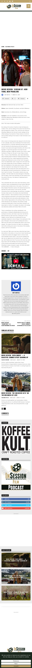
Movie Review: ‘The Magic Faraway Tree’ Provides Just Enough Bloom (16, 593)
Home (2, 46)
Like (28, 499)
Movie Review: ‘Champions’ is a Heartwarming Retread (8, 324)
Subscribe (27, 508)
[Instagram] (7, 1)
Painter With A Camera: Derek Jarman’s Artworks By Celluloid (24, 324)
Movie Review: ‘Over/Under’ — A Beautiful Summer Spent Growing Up (15, 356)
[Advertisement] (16, 27)
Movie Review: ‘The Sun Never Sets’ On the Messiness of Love (15, 394)
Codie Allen (13, 359)
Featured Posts (9, 46)
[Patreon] (12, 1)
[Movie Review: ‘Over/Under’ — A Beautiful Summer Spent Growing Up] (16, 344)
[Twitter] (4, 1)
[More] (27, 98)
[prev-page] (2, 409)
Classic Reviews (5, 359)
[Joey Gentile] (2, 95)
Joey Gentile (7, 94)
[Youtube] (10, 1)
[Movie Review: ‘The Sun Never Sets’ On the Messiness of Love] (16, 381)
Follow (27, 502)
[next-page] (5, 409)
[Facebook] (2, 1)
